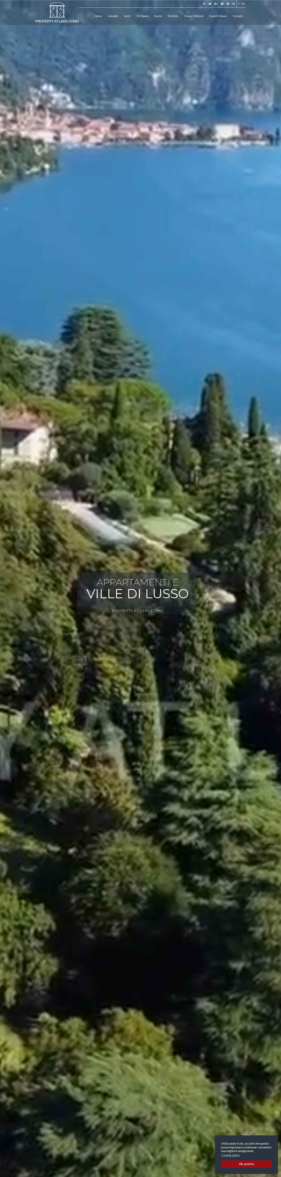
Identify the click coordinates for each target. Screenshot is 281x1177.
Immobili (113, 16)
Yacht (127, 16)
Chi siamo (142, 16)
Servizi (158, 16)
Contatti (238, 16)
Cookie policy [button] (231, 1155)
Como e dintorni (194, 16)
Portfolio (173, 16)
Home (98, 16)
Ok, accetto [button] (246, 1164)
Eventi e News (218, 16)
